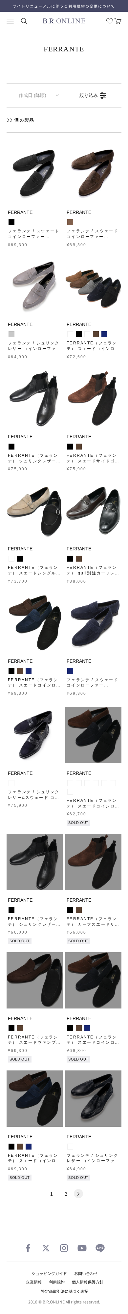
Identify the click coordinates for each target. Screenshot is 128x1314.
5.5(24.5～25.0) (78, 783)
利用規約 (57, 1282)
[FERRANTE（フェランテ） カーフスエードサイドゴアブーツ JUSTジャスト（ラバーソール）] (93, 862)
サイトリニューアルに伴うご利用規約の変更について (64, 6)
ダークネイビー (70, 1146)
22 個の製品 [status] (20, 120)
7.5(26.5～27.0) (113, 783)
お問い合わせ (86, 1273)
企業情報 (34, 1282)
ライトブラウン (87, 334)
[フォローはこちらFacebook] (28, 1248)
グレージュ (11, 558)
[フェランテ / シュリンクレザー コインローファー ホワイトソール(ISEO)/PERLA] (35, 286)
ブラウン (70, 222)
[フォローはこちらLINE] (100, 1248)
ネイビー (104, 334)
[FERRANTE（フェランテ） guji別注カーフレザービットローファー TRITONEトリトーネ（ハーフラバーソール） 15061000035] (93, 510)
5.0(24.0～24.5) (70, 783)
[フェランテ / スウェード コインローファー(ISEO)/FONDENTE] (93, 174)
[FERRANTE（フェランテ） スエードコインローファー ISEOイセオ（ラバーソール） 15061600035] (35, 623)
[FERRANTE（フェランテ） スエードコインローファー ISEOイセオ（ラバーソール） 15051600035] (35, 1098)
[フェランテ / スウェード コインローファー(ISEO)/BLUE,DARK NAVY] (93, 623)
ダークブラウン (95, 334)
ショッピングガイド (49, 1273)
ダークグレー (70, 334)
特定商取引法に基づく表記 (64, 1291)
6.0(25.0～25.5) (87, 783)
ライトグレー (11, 334)
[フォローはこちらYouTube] (82, 1248)
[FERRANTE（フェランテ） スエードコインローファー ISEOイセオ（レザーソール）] (93, 286)
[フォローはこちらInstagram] (64, 1248)
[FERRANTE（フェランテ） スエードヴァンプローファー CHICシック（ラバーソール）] (35, 980)
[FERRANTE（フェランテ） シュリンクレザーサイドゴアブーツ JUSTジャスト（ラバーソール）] (35, 398)
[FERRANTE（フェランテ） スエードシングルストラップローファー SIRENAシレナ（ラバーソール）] (35, 510)
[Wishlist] (110, 21)
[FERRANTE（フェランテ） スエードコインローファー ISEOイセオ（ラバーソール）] (93, 735)
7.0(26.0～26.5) (104, 783)
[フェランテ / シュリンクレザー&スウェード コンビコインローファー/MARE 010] (35, 735)
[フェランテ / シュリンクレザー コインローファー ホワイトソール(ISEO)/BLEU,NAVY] (93, 1098)
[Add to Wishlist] (56, 196)
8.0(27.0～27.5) (70, 791)
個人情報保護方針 (87, 1282)
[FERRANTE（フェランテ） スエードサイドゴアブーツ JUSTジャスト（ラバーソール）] (93, 398)
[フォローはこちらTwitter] (46, 1248)
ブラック (11, 222)
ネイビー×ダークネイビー (11, 783)
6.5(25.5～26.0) (95, 783)
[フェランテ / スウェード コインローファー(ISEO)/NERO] (35, 174)
